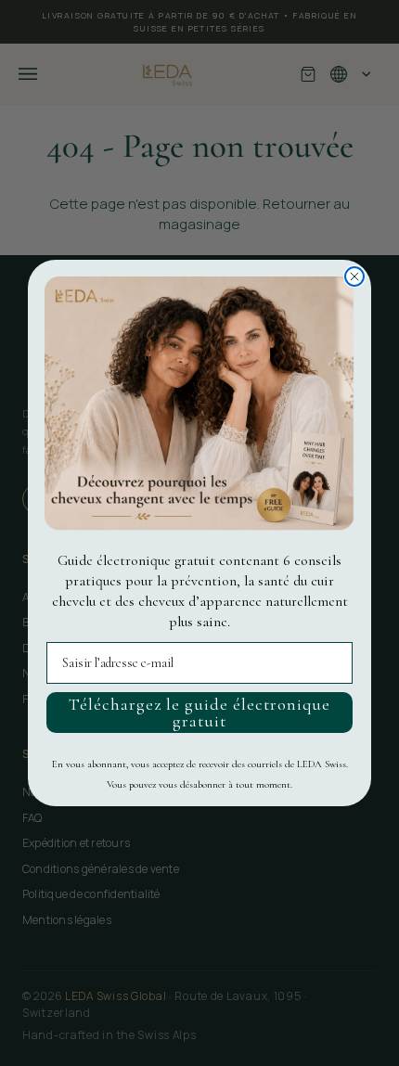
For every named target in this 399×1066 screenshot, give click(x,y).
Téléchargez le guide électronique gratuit (199, 712)
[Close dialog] (354, 276)
